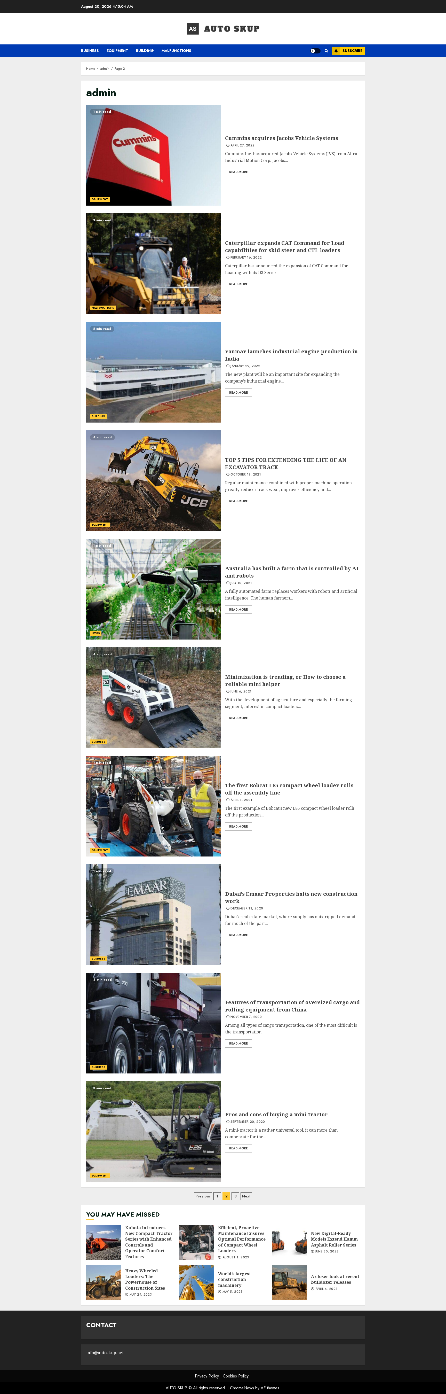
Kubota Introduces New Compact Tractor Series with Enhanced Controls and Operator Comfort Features (103, 1242)
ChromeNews (242, 1388)
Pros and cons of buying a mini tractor (153, 1131)
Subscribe (352, 50)
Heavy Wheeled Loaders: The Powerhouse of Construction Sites (103, 1282)
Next (246, 1196)
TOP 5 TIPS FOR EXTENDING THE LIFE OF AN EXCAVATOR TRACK (153, 480)
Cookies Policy (236, 1376)
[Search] (326, 51)
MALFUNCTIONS (176, 50)
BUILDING (145, 50)
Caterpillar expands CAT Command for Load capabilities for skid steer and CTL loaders (153, 263)
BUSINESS (90, 50)
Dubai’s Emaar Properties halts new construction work (153, 914)
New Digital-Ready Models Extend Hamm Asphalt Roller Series (289, 1242)
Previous (203, 1196)
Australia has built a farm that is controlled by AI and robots (153, 589)
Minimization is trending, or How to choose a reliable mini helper (153, 697)
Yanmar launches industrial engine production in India (153, 372)
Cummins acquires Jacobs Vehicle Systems (153, 155)
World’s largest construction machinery (196, 1282)
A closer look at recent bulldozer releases (289, 1282)
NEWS (96, 633)
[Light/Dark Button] (315, 50)
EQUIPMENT (117, 50)
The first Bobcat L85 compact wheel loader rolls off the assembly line (153, 806)
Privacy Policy (207, 1376)
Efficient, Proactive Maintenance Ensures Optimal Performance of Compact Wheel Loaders (196, 1242)
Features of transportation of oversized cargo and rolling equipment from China (153, 1023)
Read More (238, 172)
